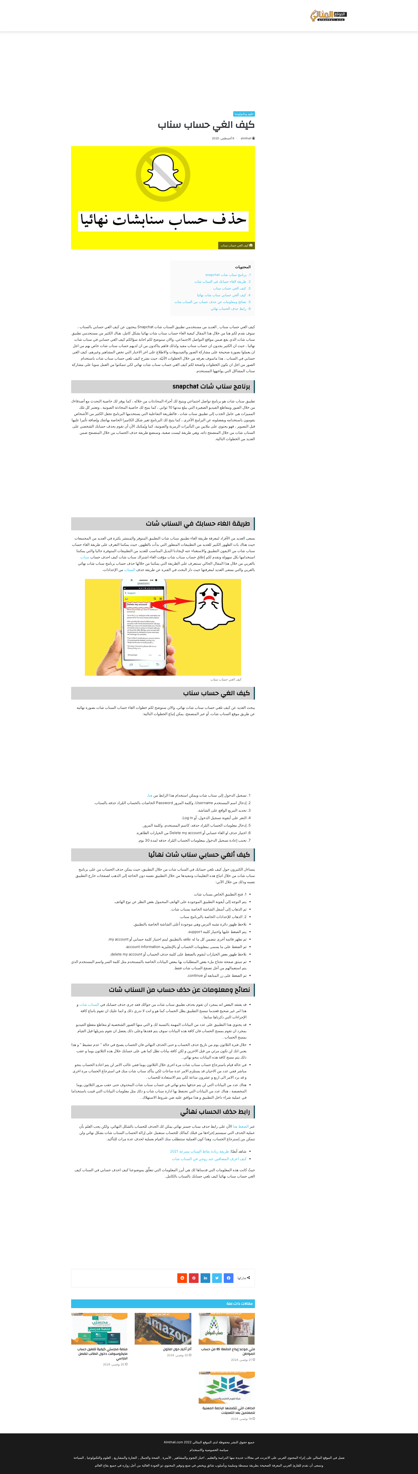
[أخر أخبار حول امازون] (163, 1329)
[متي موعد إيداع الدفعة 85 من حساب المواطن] (227, 1329)
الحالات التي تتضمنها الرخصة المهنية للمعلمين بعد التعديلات (228, 1410)
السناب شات (89, 1004)
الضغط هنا (241, 1126)
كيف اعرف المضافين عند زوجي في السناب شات (209, 1158)
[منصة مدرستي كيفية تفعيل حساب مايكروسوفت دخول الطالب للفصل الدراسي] (99, 1329)
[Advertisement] (209, 70)
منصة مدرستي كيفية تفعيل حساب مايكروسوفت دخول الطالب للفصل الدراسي (102, 1354)
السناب (129, 569)
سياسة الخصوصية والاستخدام (209, 1450)
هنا (150, 795)
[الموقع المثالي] (328, 16)
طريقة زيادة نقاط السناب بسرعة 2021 (199, 1151)
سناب (84, 557)
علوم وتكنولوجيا (244, 114)
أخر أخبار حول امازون (177, 1349)
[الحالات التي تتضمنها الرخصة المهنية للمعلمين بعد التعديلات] (227, 1388)
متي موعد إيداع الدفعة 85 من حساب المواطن (228, 1351)
